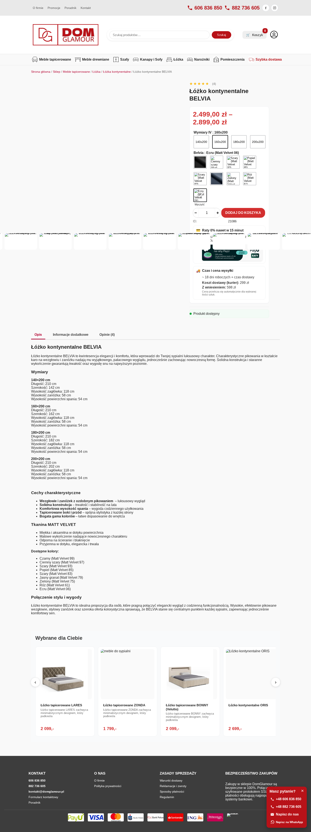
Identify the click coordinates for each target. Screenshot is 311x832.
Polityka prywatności (107, 786)
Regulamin (167, 797)
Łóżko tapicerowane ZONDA (124, 705)
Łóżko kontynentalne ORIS (248, 705)
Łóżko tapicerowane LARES (61, 705)
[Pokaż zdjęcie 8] (55, 241)
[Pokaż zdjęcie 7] (20, 241)
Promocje (54, 8)
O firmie (38, 8)
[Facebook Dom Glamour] (265, 7)
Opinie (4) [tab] (107, 334)
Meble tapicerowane (76, 71)
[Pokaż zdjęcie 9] (90, 241)
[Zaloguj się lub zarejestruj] (274, 34)
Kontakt (86, 8)
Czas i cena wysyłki (214, 271)
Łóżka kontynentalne (117, 71)
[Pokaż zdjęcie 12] (194, 241)
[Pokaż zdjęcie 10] (125, 241)
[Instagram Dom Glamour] (274, 7)
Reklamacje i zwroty (173, 786)
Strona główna (40, 71)
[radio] (201, 141)
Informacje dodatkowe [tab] (70, 334)
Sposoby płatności (172, 791)
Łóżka (96, 71)
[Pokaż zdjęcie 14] (263, 241)
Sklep (56, 71)
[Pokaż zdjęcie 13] (229, 241)
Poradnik (70, 8)
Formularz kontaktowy (43, 797)
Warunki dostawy (171, 780)
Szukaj (221, 34)
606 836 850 (208, 8)
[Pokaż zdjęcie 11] (159, 241)
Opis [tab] (38, 334)
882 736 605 (246, 8)
